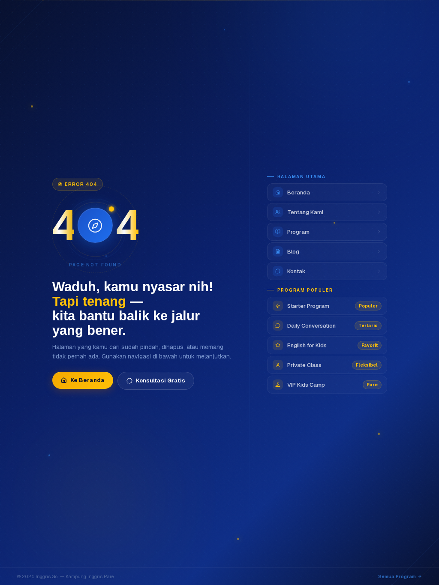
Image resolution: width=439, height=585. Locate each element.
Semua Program (397, 576)
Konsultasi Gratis (160, 380)
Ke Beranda (87, 380)
